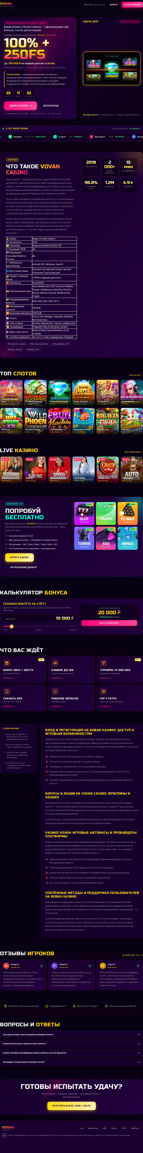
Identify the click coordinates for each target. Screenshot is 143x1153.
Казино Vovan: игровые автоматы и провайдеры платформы (17, 755)
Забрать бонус (18, 105)
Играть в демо (19, 557)
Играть (43, 1144)
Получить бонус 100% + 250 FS (71, 1105)
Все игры (134, 375)
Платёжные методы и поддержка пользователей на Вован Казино (19, 765)
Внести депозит (109, 623)
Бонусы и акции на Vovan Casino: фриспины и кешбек (19, 745)
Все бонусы (51, 105)
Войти (113, 4)
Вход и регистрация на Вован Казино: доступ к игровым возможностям (17, 736)
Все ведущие (132, 452)
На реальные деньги (23, 567)
